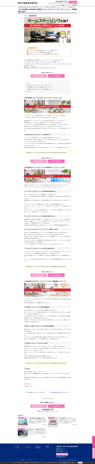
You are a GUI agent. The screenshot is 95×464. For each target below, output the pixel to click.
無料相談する (73, 2)
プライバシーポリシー (29, 460)
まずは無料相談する (57, 76)
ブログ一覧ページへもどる (47, 398)
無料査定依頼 (74, 5)
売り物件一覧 (38, 446)
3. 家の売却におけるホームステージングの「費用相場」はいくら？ (40, 89)
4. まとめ (28, 91)
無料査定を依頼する (39, 76)
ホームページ (48, 447)
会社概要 (62, 5)
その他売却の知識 (33, 15)
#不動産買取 (26, 386)
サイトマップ (28, 446)
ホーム (53, 5)
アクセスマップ (68, 5)
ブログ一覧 (58, 5)
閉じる (80, 462)
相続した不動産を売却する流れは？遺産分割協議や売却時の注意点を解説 (51, 152)
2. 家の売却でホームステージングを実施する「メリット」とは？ (39, 87)
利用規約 (23, 460)
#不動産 (31, 386)
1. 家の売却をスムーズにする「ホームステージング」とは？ (39, 85)
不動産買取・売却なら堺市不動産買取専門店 (67, 446)
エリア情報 (17, 447)
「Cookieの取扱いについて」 (65, 462)
